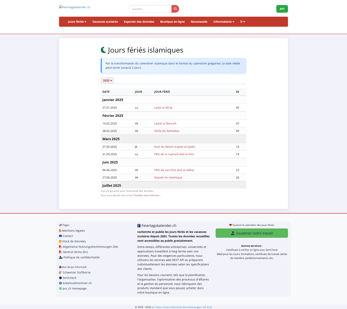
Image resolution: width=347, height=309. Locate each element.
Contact (67, 236)
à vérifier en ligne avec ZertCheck (258, 250)
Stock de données (73, 241)
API (282, 9)
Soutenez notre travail (254, 233)
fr (241, 21)
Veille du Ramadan (167, 131)
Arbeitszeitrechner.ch (77, 283)
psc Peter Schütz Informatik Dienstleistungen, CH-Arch (181, 307)
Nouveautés (199, 21)
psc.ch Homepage (74, 288)
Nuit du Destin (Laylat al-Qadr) (174, 147)
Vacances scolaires (105, 21)
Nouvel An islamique (168, 177)
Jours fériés (76, 21)
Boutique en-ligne (172, 21)
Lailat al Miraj (163, 107)
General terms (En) (75, 252)
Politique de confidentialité (81, 257)
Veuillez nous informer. (147, 195)
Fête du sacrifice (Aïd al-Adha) (174, 170)
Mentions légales (73, 231)
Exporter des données (139, 21)
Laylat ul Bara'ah (165, 123)
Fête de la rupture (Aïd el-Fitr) (174, 154)
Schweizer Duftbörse (76, 272)
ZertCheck (69, 278)
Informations (223, 21)
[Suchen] (175, 9)
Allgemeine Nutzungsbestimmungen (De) (90, 247)
